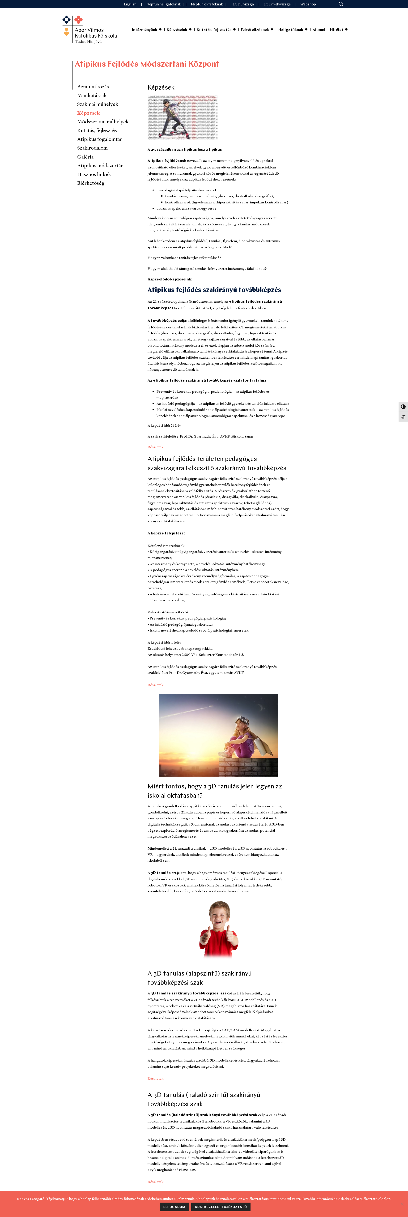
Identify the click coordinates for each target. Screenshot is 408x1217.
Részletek (155, 447)
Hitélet (336, 30)
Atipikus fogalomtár (99, 139)
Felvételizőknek (255, 30)
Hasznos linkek (94, 174)
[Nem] (402, 1204)
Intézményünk (144, 30)
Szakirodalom (92, 148)
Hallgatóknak (290, 30)
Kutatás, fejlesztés (97, 130)
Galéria (85, 157)
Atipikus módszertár (100, 165)
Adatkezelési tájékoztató (221, 1207)
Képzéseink (177, 30)
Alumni (319, 30)
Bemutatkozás (93, 87)
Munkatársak (92, 95)
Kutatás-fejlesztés (214, 30)
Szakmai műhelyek (97, 104)
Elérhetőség (91, 183)
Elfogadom (174, 1207)
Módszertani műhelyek (103, 122)
